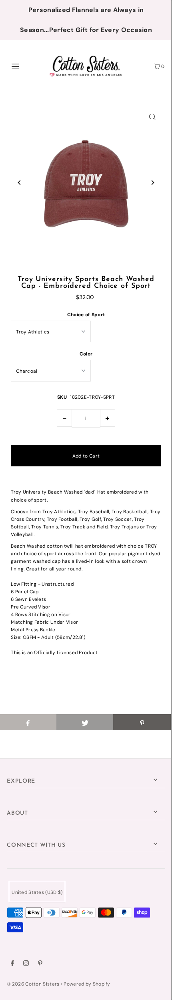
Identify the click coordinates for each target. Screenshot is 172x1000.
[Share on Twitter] (85, 722)
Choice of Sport (86, 314)
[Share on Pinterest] (141, 722)
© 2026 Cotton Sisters (33, 984)
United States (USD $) (37, 892)
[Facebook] (12, 964)
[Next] (152, 182)
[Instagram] (26, 964)
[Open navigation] (27, 65)
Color (86, 354)
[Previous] (19, 182)
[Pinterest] (40, 964)
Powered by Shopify (87, 984)
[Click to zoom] (152, 116)
